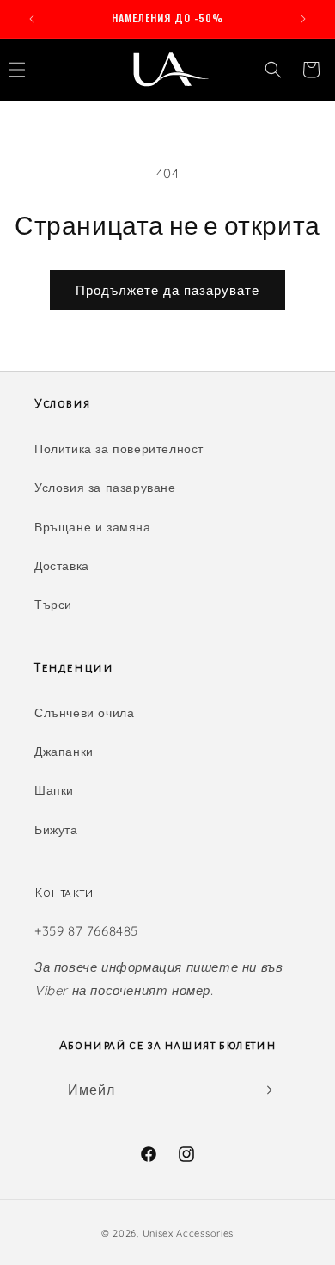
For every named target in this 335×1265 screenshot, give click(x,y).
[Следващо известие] (303, 19)
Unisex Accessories (188, 1233)
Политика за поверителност (119, 449)
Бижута (56, 830)
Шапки (54, 790)
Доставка (61, 566)
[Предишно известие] (32, 19)
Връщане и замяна (92, 527)
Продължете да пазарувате (167, 290)
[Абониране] (265, 1090)
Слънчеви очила (84, 713)
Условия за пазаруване (105, 487)
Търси (53, 604)
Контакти (64, 893)
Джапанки (64, 751)
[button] (273, 70)
